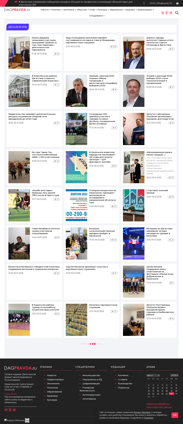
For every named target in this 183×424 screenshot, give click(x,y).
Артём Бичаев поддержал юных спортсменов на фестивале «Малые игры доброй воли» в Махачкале (159, 272)
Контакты (123, 375)
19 (162, 391)
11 (157, 388)
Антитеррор (89, 398)
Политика (56, 10)
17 (153, 391)
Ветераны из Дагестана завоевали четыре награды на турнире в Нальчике (159, 232)
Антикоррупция (91, 394)
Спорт (92, 10)
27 (167, 394)
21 (171, 391)
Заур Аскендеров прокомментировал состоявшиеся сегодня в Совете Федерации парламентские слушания (90, 40)
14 (171, 388)
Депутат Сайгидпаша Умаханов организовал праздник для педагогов (160, 116)
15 (176, 388)
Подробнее (10, 394)
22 (176, 391)
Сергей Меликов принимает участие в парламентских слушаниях (87, 267)
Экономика (68, 10)
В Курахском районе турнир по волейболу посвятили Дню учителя (45, 307)
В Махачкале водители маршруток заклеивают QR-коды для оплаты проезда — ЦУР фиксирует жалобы (102, 157)
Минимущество (91, 375)
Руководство (125, 383)
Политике (148, 418)
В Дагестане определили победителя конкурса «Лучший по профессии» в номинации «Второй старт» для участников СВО (75, 3)
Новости (45, 10)
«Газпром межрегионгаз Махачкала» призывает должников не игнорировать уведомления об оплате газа (102, 196)
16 (149, 391)
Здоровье (130, 10)
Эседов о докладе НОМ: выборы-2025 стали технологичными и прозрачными (159, 79)
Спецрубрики (95, 16)
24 (153, 394)
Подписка (123, 387)
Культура (102, 10)
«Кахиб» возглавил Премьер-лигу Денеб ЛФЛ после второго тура (45, 192)
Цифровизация (91, 383)
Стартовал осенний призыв (157, 191)
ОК (175, 415)
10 (153, 388)
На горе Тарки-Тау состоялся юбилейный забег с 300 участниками (45, 154)
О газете (122, 379)
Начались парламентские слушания (103, 306)
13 (166, 388)
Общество (82, 10)
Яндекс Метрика (142, 412)
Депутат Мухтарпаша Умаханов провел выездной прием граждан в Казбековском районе (160, 310)
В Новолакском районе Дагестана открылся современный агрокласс (45, 78)
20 (167, 391)
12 (162, 388)
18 (158, 391)
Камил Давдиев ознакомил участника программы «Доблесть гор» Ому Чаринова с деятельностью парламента (44, 43)
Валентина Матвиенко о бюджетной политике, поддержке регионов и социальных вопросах (34, 267)
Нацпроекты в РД (92, 379)
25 (158, 394)
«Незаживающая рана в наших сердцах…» (159, 153)
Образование (116, 10)
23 (149, 394)
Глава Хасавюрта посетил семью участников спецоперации (46, 231)
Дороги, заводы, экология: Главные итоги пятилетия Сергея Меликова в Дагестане (159, 41)
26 (162, 394)
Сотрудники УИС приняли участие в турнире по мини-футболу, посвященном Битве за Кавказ (102, 119)
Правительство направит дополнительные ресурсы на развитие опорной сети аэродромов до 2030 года (32, 116)
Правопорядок (145, 10)
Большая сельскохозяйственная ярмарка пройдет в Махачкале (102, 232)
